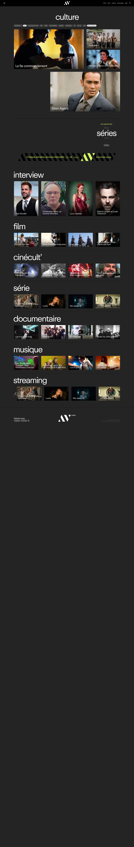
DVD (84, 25)
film (41, 25)
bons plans (120, 3)
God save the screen (116, 420)
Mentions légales (112, 421)
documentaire (53, 25)
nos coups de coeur (33, 25)
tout (25, 25)
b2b (126, 3)
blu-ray (79, 25)
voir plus (106, 145)
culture (114, 3)
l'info (104, 3)
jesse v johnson (92, 25)
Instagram (17, 421)
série (46, 25)
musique (61, 25)
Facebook (24, 421)
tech (109, 3)
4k (74, 25)
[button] (16, 198)
